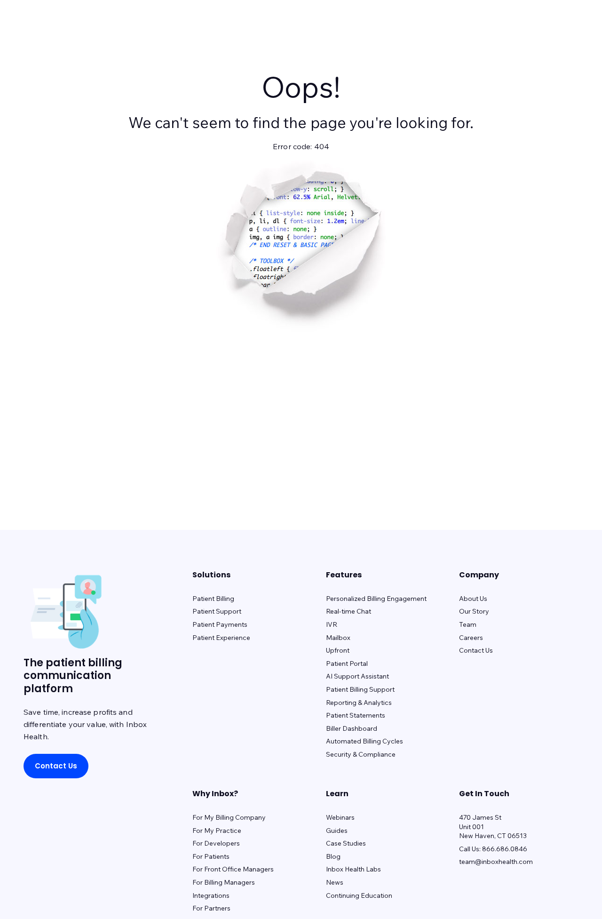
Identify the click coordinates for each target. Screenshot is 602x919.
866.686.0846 (504, 849)
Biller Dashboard (351, 728)
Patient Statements (355, 715)
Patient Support (216, 611)
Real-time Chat (348, 611)
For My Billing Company (229, 817)
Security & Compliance (361, 754)
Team (467, 624)
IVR (331, 624)
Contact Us (56, 766)
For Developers (216, 843)
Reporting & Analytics (359, 702)
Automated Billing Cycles (364, 741)
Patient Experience (221, 637)
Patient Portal (347, 663)
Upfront (337, 650)
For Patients (211, 856)
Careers (471, 637)
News (334, 882)
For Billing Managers (223, 882)
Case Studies (346, 843)
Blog (333, 856)
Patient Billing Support (360, 689)
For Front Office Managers (233, 869)
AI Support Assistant (357, 676)
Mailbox (338, 637)
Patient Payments (219, 624)
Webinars (340, 817)
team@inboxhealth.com (496, 861)
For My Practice (216, 830)
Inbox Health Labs (353, 869)
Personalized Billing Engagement (376, 598)
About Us (473, 598)
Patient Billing (213, 598)
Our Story (474, 611)
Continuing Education (359, 895)
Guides (337, 830)
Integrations (211, 895)
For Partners (211, 908)
